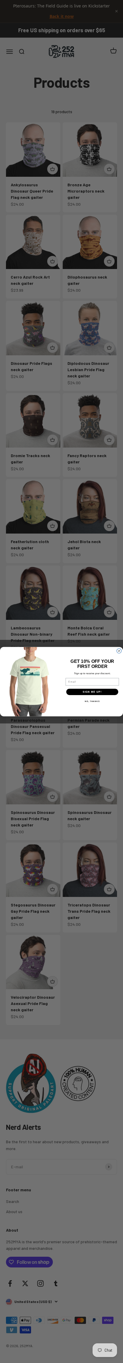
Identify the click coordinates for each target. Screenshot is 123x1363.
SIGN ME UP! (92, 691)
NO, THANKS (92, 701)
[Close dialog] (119, 651)
